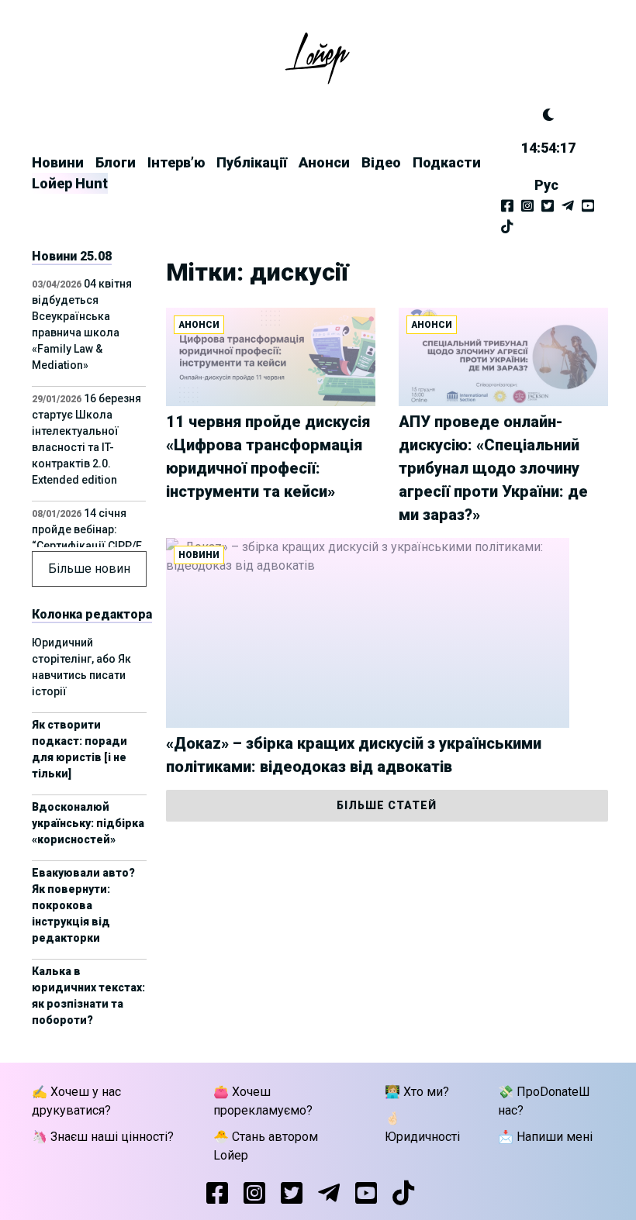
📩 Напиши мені (545, 1136)
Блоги (115, 162)
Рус (546, 185)
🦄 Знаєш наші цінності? (103, 1136)
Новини (58, 162)
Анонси (324, 162)
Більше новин (89, 568)
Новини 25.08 (72, 256)
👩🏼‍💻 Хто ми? (417, 1091)
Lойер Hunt (70, 183)
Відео (381, 162)
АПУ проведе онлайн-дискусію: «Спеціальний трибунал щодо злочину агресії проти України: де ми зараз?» (493, 468)
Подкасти (447, 162)
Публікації (251, 162)
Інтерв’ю (176, 162)
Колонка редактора (92, 614)
